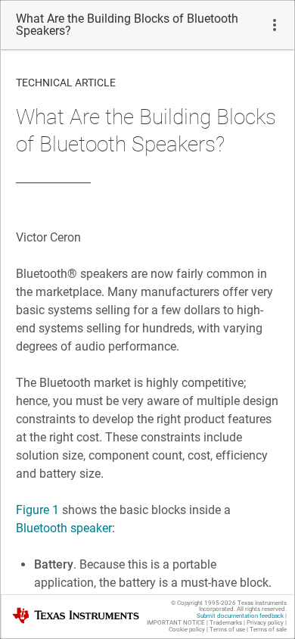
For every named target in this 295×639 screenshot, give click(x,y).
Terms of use (227, 629)
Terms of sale (268, 629)
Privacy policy (265, 622)
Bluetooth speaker (64, 528)
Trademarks (226, 622)
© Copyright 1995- (203, 603)
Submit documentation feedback (240, 616)
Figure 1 (37, 510)
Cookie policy (187, 629)
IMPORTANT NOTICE (176, 622)
